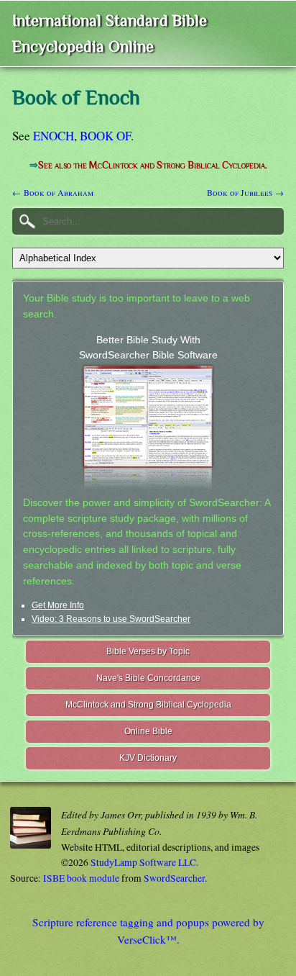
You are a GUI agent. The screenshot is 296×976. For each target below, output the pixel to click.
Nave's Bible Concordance (148, 678)
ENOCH (53, 135)
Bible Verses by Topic (148, 651)
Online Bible (148, 731)
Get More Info (58, 605)
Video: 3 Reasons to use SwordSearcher (111, 619)
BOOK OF (105, 135)
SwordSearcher (174, 878)
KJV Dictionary (148, 758)
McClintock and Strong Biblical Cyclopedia (148, 705)
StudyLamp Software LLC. (144, 862)
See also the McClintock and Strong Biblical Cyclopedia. (152, 165)
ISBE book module (81, 878)
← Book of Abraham (52, 192)
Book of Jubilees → (245, 192)
